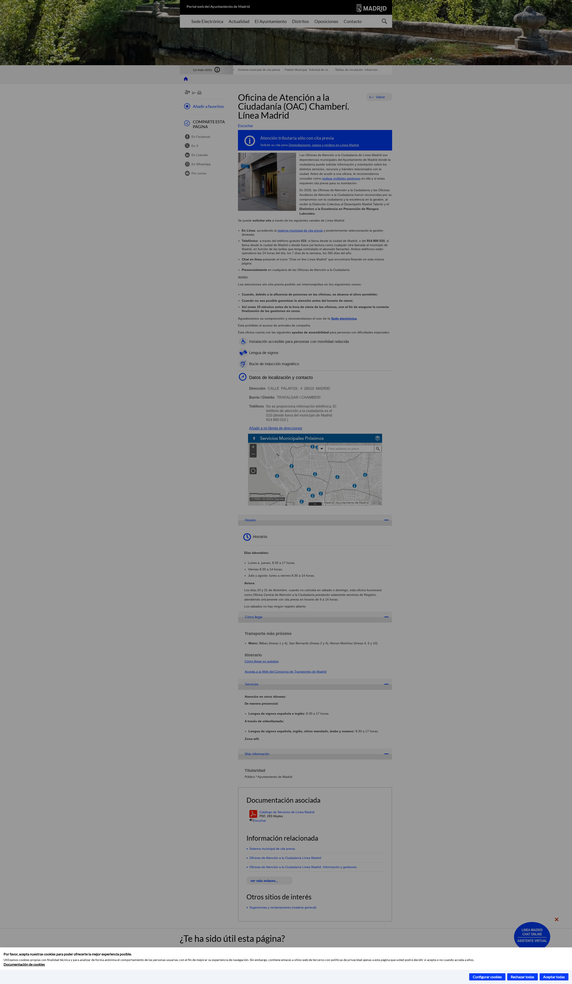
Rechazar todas (522, 977)
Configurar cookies (487, 977)
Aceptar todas (554, 977)
